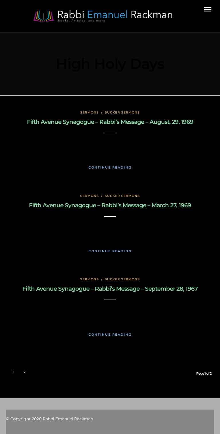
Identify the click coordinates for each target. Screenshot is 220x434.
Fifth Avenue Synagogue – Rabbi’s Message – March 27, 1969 (110, 205)
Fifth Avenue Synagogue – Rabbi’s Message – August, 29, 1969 (110, 121)
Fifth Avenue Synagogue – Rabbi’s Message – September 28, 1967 (110, 288)
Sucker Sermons (122, 112)
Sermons (89, 112)
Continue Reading (110, 167)
